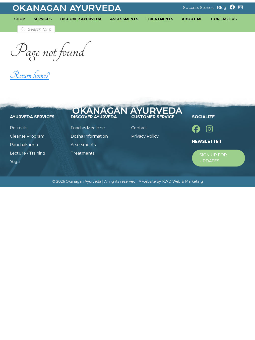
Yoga (15, 161)
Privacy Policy (145, 136)
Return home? (29, 75)
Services (43, 19)
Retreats (18, 127)
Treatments (160, 19)
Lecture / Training (27, 153)
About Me (192, 19)
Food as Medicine (88, 127)
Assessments (124, 19)
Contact (139, 127)
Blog (221, 7)
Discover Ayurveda (81, 19)
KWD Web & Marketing (182, 181)
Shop (19, 19)
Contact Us (224, 19)
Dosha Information (89, 136)
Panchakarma (24, 144)
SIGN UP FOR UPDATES (213, 158)
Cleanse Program (27, 136)
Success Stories (198, 7)
